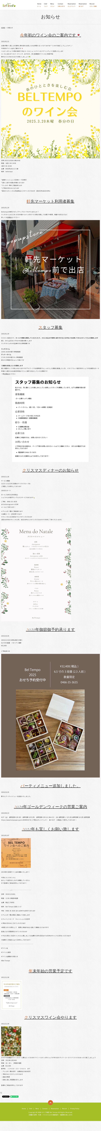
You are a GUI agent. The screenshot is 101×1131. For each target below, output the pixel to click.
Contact (61, 5)
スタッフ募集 (50, 327)
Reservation (72, 5)
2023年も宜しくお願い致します (50, 829)
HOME (3, 28)
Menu (52, 5)
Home (39, 5)
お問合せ (10, 217)
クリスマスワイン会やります (50, 1017)
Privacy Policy (74, 1109)
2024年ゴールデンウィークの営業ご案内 (50, 807)
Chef (46, 5)
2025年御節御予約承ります (50, 629)
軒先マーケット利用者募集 (50, 201)
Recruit (93, 5)
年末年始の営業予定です (50, 971)
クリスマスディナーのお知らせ (50, 470)
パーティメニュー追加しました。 (50, 786)
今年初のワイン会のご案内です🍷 (50, 35)
